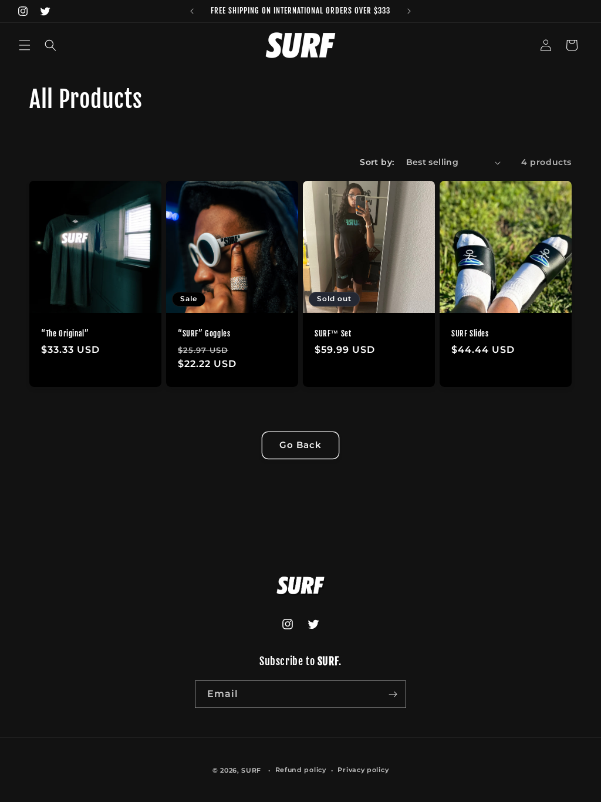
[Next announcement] (409, 11)
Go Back (300, 444)
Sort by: (377, 162)
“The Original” (65, 333)
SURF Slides (470, 333)
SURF (251, 770)
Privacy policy (363, 770)
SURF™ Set (333, 333)
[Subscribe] (393, 694)
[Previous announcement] (192, 11)
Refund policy (300, 770)
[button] (25, 45)
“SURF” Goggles (204, 333)
